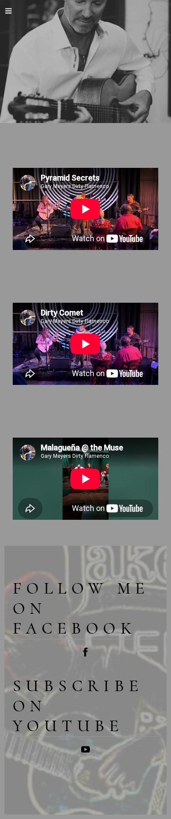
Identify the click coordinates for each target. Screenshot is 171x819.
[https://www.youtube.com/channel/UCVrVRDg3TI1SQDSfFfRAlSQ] (85, 751)
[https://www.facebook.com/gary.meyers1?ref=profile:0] (85, 654)
